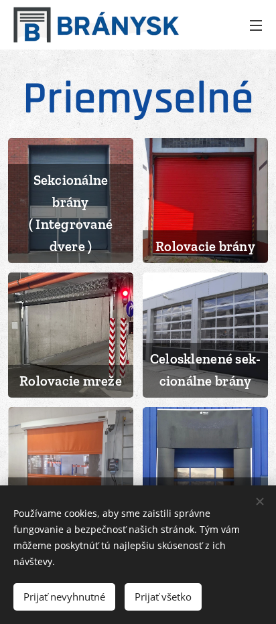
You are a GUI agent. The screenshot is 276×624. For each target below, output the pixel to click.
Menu (256, 24)
